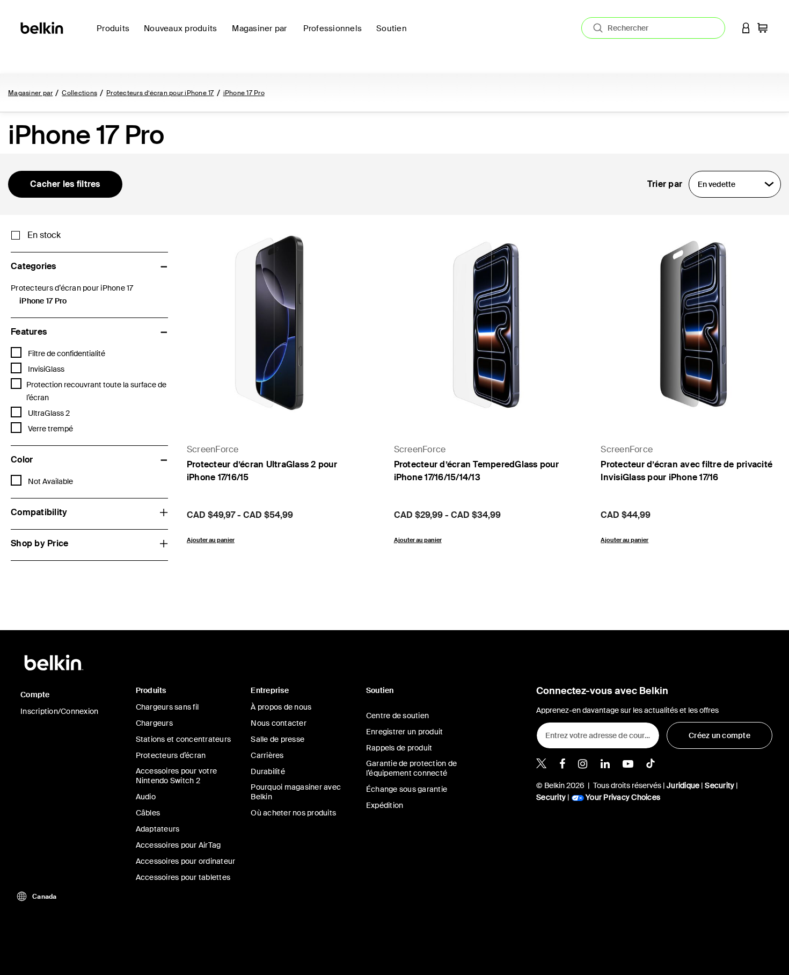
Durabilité (268, 771)
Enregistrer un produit (404, 731)
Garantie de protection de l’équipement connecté (411, 768)
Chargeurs (154, 723)
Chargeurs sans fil (167, 707)
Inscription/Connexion (59, 711)
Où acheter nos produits (293, 813)
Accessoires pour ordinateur (186, 861)
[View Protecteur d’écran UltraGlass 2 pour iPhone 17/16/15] (279, 324)
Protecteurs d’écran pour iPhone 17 (160, 93)
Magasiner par (30, 93)
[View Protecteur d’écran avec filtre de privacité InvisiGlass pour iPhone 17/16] (693, 324)
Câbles (148, 813)
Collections (79, 93)
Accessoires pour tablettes (183, 877)
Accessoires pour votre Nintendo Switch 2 (176, 775)
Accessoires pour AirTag (178, 845)
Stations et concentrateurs (183, 739)
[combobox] (653, 28)
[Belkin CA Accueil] (42, 27)
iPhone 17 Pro (244, 93)
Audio (146, 796)
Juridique (683, 785)
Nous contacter (278, 723)
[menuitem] (184, 34)
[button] (746, 27)
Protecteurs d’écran (171, 755)
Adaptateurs (158, 829)
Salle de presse (277, 739)
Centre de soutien (397, 715)
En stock (44, 235)
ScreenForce (213, 449)
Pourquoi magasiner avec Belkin (296, 791)
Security (719, 785)
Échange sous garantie (406, 789)
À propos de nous (281, 707)
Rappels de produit (399, 748)
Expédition (385, 805)
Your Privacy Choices (622, 797)
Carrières (267, 755)
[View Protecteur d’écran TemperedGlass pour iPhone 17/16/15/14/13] (487, 324)
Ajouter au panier (211, 540)
